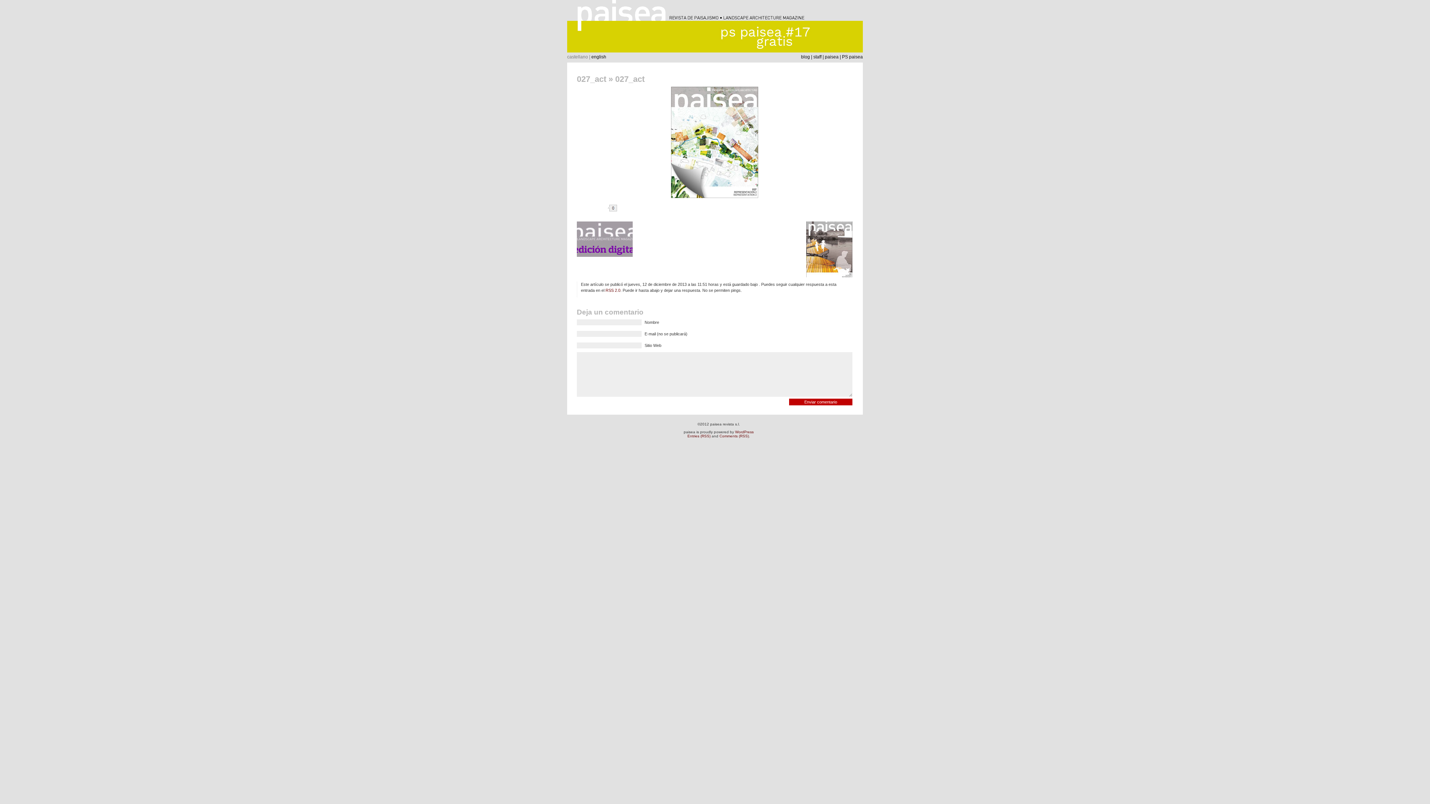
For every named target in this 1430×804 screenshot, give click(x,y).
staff (817, 57)
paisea (832, 57)
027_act (591, 79)
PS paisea (852, 57)
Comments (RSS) (734, 436)
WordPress (744, 432)
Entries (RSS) (699, 436)
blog (805, 57)
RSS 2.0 (613, 290)
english (598, 57)
